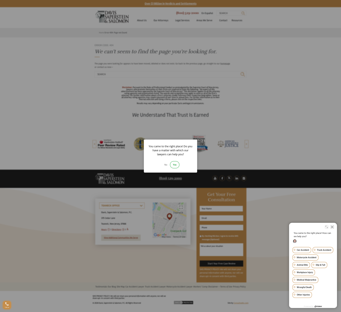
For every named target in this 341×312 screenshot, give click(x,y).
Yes (174, 164)
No (165, 164)
